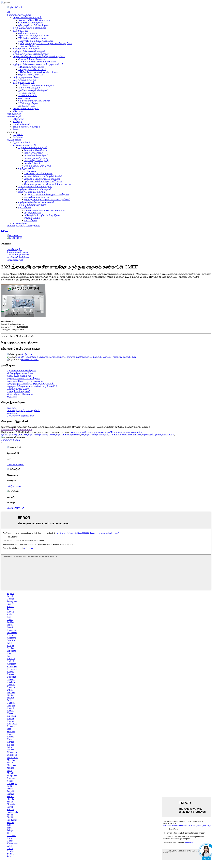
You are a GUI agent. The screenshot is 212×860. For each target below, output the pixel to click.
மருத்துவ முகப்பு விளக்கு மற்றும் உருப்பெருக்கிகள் (30, 383)
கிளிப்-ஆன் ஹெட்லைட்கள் (36, 197)
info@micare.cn (27, 354)
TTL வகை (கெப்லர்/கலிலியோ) (38, 173)
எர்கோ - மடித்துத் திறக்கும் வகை (33, 35)
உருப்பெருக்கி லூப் (9, 434)
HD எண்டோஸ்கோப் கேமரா (31, 67)
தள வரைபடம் (100, 432)
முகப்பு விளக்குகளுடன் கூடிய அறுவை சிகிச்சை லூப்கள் (45, 43)
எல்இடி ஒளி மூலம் (26, 106)
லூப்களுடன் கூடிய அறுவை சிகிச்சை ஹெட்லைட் (47, 199)
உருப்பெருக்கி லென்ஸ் (28, 46)
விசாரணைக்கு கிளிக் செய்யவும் (16, 429)
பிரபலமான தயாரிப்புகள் (81, 432)
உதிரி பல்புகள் (24, 207)
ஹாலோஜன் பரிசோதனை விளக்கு (158, 434)
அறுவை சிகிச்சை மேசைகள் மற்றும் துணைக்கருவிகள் (39, 56)
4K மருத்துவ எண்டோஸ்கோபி (32, 69)
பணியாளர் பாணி (15, 260)
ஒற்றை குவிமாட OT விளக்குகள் (33, 25)
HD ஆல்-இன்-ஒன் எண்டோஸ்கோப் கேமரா (38, 72)
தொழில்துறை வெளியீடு (18, 254)
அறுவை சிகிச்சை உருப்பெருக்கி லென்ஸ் (43, 176)
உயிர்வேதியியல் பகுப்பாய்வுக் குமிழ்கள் (36, 85)
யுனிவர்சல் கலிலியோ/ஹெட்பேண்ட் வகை (43, 181)
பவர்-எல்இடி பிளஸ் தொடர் (36, 160)
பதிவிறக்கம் (18, 119)
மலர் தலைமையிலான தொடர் (37, 166)
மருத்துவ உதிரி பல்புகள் (23, 82)
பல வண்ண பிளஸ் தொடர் (36, 155)
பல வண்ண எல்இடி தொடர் (36, 158)
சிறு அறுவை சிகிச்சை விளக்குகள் (29, 28)
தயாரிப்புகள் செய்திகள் (18, 257)
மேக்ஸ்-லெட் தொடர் (33, 153)
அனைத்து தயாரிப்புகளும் (19, 15)
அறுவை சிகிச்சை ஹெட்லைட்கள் (125, 434)
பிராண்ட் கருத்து (14, 249)
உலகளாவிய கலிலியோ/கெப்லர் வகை (35, 41)
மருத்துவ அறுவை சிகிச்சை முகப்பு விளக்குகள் (46, 194)
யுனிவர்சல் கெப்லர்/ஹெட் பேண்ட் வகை (42, 179)
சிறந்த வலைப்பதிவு (133, 432)
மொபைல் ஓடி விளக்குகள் (30, 22)
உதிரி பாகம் (18, 111)
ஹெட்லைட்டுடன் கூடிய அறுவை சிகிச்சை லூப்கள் (48, 184)
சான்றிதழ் (17, 121)
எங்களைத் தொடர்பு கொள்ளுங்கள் (23, 225)
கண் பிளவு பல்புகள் (27, 95)
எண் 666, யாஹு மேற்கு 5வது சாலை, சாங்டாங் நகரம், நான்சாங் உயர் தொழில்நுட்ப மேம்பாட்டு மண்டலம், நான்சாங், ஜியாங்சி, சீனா (76, 357)
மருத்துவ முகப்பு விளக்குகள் (26, 48)
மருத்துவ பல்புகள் (32, 212)
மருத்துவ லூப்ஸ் (20, 30)
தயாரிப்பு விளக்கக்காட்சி (24, 145)
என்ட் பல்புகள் (24, 98)
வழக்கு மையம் (14, 113)
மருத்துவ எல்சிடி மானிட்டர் (30, 74)
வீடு (9, 12)
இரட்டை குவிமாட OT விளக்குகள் (34, 20)
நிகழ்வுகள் (18, 134)
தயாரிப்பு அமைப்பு (21, 223)
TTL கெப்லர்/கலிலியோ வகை (32, 38)
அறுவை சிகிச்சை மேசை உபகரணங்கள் (37, 61)
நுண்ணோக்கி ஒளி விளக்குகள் (33, 90)
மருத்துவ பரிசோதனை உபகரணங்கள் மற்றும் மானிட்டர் (38, 64)
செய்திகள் (18, 137)
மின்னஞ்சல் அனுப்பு (10, 440)
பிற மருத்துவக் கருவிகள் (24, 80)
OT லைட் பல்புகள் (26, 93)
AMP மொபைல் (115, 432)
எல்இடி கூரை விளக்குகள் (19, 376)
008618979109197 (30, 359)
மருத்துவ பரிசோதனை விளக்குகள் (29, 51)
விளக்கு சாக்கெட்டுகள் (29, 87)
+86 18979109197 (15, 508)
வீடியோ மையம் (14, 139)
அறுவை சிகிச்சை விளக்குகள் (27, 17)
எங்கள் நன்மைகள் (21, 124)
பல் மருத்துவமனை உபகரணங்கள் (64, 434)
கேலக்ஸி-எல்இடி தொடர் (35, 150)
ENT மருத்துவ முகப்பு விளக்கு (33, 434)
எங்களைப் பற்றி (14, 116)
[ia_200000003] (14, 238)
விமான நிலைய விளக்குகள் (26, 108)
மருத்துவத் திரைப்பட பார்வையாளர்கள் (31, 54)
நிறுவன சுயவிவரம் (21, 142)
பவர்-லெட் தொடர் (32, 163)
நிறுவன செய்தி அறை (17, 252)
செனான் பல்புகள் (32, 218)
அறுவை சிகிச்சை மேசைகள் (32, 59)
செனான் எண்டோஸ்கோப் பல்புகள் (34, 100)
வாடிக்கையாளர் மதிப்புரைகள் (26, 126)
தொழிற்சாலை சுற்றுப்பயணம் (20, 415)
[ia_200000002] (14, 235)
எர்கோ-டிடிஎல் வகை (27, 33)
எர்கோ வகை (30, 171)
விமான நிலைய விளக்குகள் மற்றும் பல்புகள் (44, 210)
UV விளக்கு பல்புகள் (28, 103)
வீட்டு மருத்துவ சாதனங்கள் (26, 77)
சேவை (16, 129)
